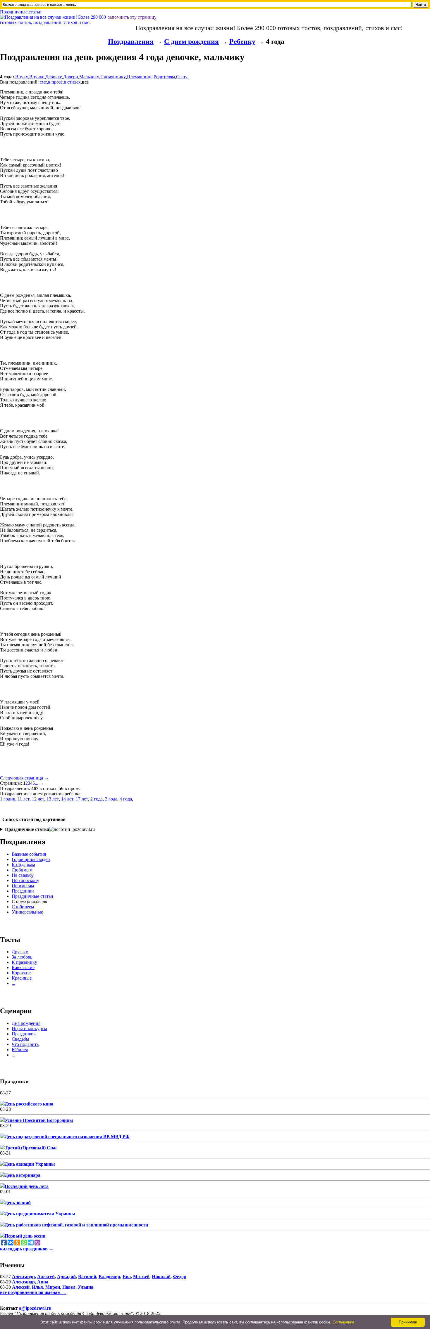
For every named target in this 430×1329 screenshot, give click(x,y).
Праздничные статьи (21, 11)
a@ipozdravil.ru (35, 1308)
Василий (87, 1276)
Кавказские (23, 967)
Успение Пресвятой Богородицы (39, 1120)
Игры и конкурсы (29, 1028)
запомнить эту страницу (132, 17)
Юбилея (20, 1049)
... (36, 783)
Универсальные (27, 911)
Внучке (36, 76)
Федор (179, 1276)
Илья (37, 1287)
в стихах (72, 81)
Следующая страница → (24, 777)
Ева (127, 1276)
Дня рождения (26, 1023)
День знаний (18, 1202)
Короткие (21, 972)
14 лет (67, 798)
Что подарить (25, 1044)
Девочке (53, 76)
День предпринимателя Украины (40, 1213)
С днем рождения (191, 41)
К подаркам (23, 864)
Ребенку (242, 41)
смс (43, 81)
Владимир (109, 1276)
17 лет (82, 798)
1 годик (7, 798)
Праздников (24, 1033)
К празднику (24, 962)
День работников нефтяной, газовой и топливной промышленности (76, 1224)
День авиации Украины (30, 1164)
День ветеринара (22, 1175)
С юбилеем (23, 906)
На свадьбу (23, 875)
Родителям (164, 76)
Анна (42, 1281)
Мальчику (89, 76)
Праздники (23, 890)
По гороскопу (25, 880)
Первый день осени (25, 1235)
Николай (161, 1276)
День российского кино (29, 1103)
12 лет (38, 798)
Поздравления (131, 41)
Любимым (22, 869)
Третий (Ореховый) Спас (31, 1147)
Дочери (70, 76)
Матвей (141, 1276)
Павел (68, 1287)
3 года (111, 798)
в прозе (55, 81)
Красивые (22, 977)
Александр (23, 1276)
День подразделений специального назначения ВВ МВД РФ (67, 1136)
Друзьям (20, 951)
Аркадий (66, 1276)
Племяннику (113, 76)
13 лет (53, 798)
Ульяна (85, 1287)
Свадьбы (20, 1039)
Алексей (46, 1276)
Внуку (21, 76)
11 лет (24, 798)
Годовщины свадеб (31, 859)
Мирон (52, 1287)
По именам (23, 885)
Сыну (182, 76)
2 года (96, 798)
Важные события (29, 854)
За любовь (22, 956)
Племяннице (139, 76)
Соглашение (343, 1322)
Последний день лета (27, 1186)
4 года (126, 798)
